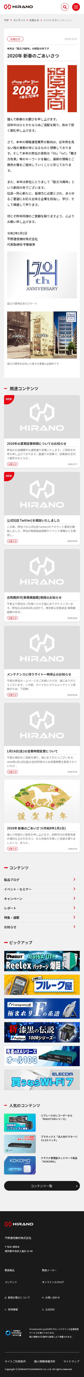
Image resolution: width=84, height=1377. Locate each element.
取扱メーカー (49, 1270)
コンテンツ (11, 1282)
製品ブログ (11, 880)
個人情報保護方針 (44, 1361)
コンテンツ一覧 (41, 1186)
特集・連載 (11, 917)
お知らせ (10, 927)
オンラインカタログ (53, 1282)
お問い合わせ (52, 1297)
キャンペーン (13, 898)
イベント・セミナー (18, 889)
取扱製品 (9, 1270)
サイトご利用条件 (15, 1361)
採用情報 (13, 1309)
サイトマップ (71, 1361)
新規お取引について (19, 1297)
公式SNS (50, 1309)
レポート (10, 908)
